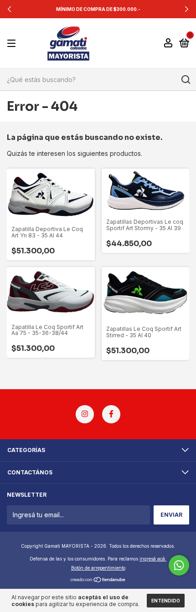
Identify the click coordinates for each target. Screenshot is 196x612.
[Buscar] (185, 80)
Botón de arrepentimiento (98, 568)
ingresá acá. (152, 558)
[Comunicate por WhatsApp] (179, 565)
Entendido (165, 600)
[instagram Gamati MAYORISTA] (85, 414)
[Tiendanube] (98, 580)
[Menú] (13, 43)
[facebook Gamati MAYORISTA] (111, 414)
